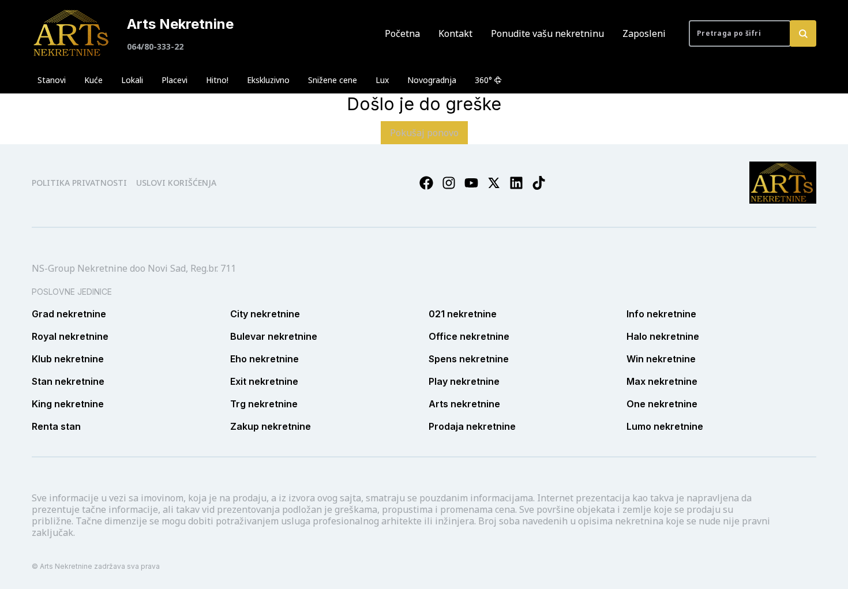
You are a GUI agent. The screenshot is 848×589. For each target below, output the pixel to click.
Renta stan (56, 426)
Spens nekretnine (469, 359)
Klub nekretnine (68, 359)
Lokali (132, 79)
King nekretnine (68, 404)
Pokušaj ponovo (424, 132)
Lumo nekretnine (664, 426)
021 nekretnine (463, 314)
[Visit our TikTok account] (539, 183)
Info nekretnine (661, 314)
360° (483, 79)
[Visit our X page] (494, 183)
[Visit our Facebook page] (426, 183)
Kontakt (455, 33)
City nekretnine (265, 314)
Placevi (174, 79)
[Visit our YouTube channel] (471, 183)
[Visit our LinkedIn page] (516, 183)
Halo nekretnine (662, 336)
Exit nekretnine (264, 381)
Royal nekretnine (70, 336)
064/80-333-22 (155, 46)
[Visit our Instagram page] (449, 183)
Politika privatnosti (79, 182)
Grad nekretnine (69, 314)
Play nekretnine (464, 381)
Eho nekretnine (264, 359)
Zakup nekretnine (270, 426)
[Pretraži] (803, 33)
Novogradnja (431, 79)
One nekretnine (661, 404)
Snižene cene (332, 79)
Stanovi (51, 79)
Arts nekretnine (464, 404)
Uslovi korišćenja (176, 182)
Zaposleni (644, 33)
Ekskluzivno (268, 79)
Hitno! (217, 79)
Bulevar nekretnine (273, 336)
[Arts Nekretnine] (72, 33)
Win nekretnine (661, 359)
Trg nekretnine (264, 404)
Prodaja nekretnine (472, 426)
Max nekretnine (661, 381)
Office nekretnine (469, 336)
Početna (402, 33)
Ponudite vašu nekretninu (547, 33)
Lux (382, 79)
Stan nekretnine (68, 381)
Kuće (93, 79)
